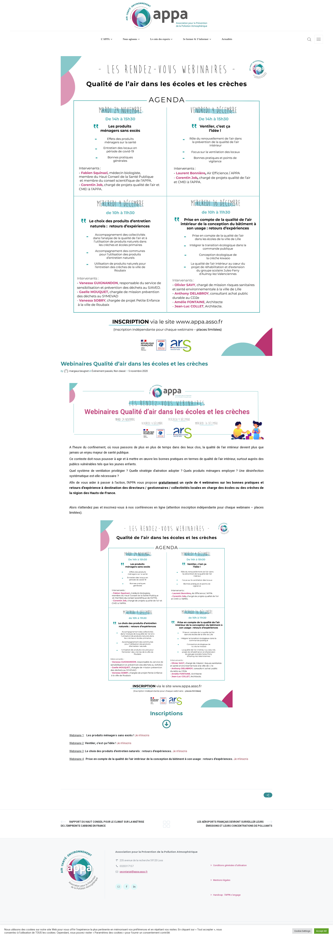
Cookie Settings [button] (302, 931)
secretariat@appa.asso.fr (134, 871)
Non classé (120, 371)
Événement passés (102, 371)
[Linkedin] (134, 887)
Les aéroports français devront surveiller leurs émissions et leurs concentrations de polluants (234, 823)
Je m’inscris (142, 735)
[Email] (118, 887)
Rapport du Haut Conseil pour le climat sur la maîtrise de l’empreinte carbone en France (102, 823)
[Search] (309, 39)
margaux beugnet (79, 371)
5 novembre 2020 (138, 371)
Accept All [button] (321, 931)
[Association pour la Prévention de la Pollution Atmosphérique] (166, 823)
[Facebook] (126, 887)
